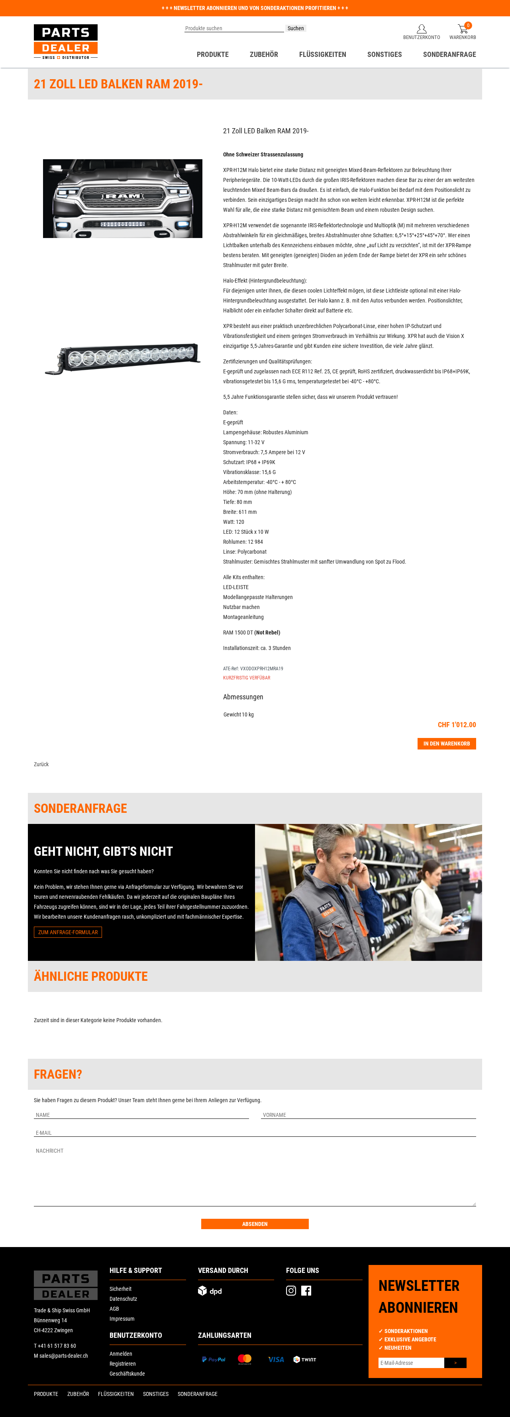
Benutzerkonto (421, 37)
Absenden (255, 1224)
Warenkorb (462, 37)
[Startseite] (66, 41)
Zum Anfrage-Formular (68, 932)
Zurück (41, 764)
